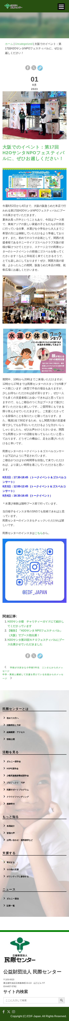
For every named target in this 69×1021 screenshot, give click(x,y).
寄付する (11, 862)
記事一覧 (11, 906)
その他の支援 (13, 869)
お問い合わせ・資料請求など (20, 840)
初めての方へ (13, 718)
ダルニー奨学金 (14, 761)
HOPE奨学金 (12, 768)
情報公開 (11, 739)
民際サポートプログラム (18, 790)
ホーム (9, 43)
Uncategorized (23, 43)
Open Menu (61, 6)
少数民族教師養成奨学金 (18, 775)
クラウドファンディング (18, 797)
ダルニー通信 (13, 898)
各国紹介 (11, 826)
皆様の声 (11, 833)
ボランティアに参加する (18, 876)
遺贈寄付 (11, 804)
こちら (39, 533)
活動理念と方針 (14, 725)
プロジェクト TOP (16, 783)
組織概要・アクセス (16, 732)
